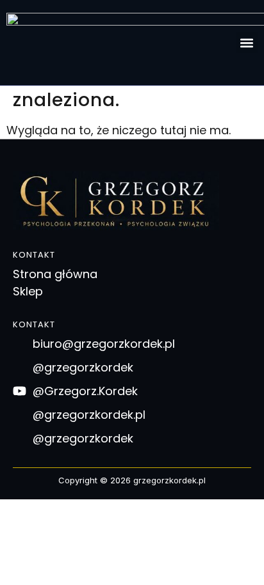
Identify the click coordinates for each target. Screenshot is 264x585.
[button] (247, 42)
